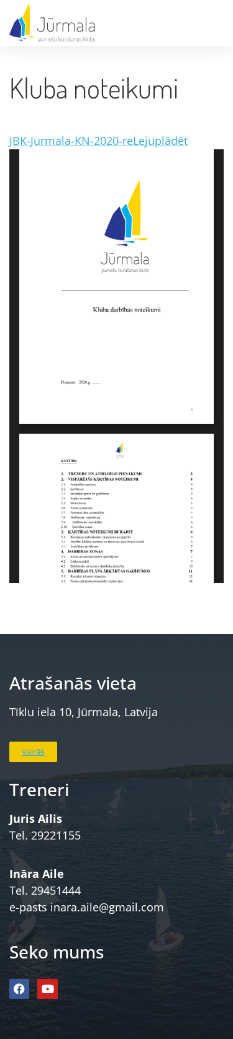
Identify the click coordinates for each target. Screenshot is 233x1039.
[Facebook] (19, 989)
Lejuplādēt (160, 140)
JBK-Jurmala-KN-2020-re (71, 140)
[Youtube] (47, 989)
